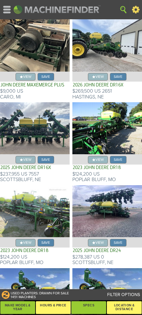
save (45, 76)
